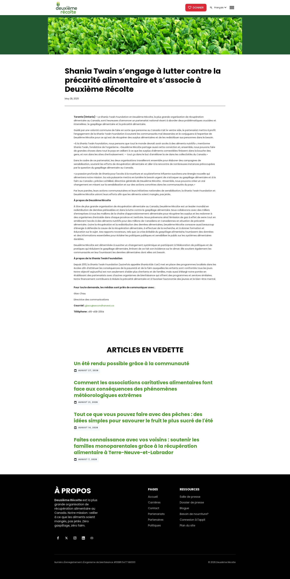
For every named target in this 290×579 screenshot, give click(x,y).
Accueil (153, 497)
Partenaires (155, 520)
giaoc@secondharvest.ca (99, 305)
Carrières (154, 502)
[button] (220, 7)
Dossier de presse (192, 502)
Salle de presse (190, 497)
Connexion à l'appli (192, 520)
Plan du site (187, 525)
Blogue (184, 508)
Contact (153, 508)
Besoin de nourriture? (194, 514)
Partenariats (156, 514)
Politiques (154, 525)
